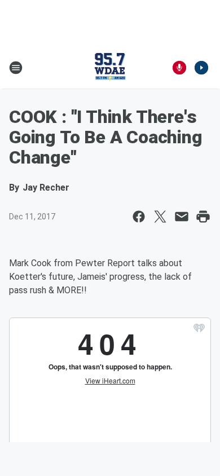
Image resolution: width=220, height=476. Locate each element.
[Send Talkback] (179, 67)
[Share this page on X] (160, 216)
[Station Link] (110, 68)
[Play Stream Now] (201, 67)
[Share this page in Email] (182, 216)
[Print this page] (203, 216)
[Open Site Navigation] (16, 67)
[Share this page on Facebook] (139, 216)
